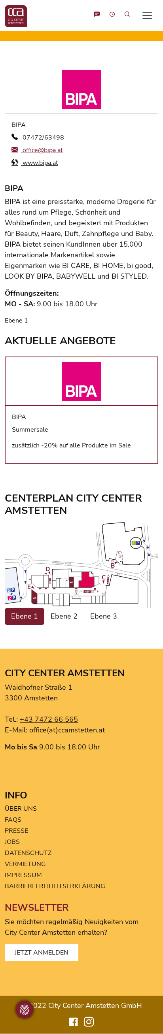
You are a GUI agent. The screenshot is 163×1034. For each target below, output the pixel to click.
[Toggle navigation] (147, 15)
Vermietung (25, 864)
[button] (124, 15)
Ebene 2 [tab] (64, 616)
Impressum (23, 875)
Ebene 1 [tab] (24, 616)
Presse (16, 830)
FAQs (13, 819)
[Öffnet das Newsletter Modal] (96, 15)
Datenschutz (28, 853)
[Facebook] (73, 1023)
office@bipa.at (42, 150)
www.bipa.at (39, 162)
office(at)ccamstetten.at (67, 730)
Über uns (21, 808)
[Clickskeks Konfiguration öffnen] (24, 1009)
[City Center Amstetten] (16, 15)
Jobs (12, 842)
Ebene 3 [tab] (103, 616)
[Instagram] (89, 1023)
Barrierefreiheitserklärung (55, 886)
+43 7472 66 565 (49, 719)
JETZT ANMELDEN (41, 952)
